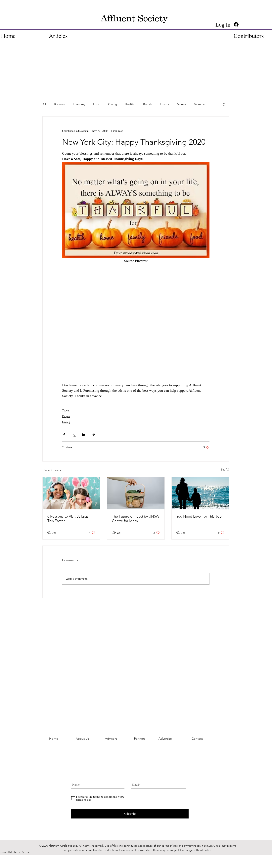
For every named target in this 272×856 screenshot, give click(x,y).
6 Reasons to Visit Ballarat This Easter (67, 518)
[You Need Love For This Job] (200, 493)
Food (96, 104)
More (197, 104)
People (66, 416)
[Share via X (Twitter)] (74, 435)
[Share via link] (93, 435)
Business (59, 104)
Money (181, 104)
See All (225, 469)
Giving (112, 104)
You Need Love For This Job (199, 516)
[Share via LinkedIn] (83, 435)
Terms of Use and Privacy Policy (181, 845)
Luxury (164, 104)
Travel (65, 410)
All (44, 104)
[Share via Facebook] (64, 435)
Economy (79, 104)
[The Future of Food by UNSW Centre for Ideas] (135, 493)
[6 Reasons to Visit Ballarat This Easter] (71, 493)
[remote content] (135, 334)
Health (129, 104)
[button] (224, 104)
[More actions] (207, 130)
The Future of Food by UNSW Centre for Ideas (135, 518)
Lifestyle (147, 104)
